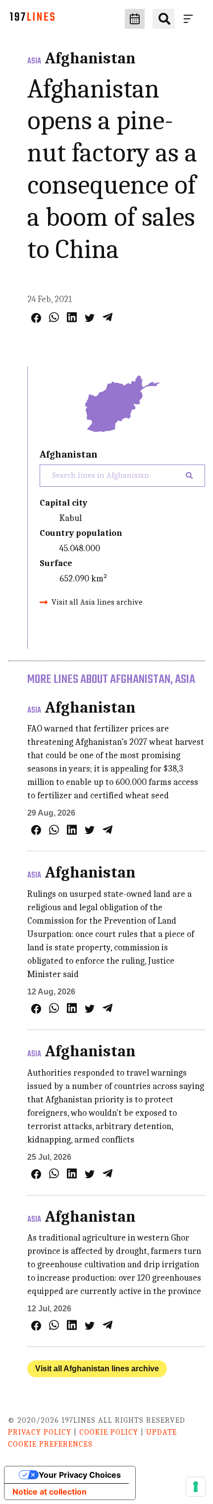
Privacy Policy (39, 1432)
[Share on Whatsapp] (54, 317)
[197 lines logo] (32, 19)
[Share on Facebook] (36, 318)
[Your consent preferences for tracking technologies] (195, 1486)
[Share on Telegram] (107, 317)
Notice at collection (49, 1492)
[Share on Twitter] (90, 318)
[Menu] (190, 19)
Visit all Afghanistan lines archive (97, 1368)
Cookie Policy (108, 1432)
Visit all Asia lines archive (97, 602)
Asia (34, 61)
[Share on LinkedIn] (72, 317)
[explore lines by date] (135, 19)
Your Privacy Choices (80, 1475)
